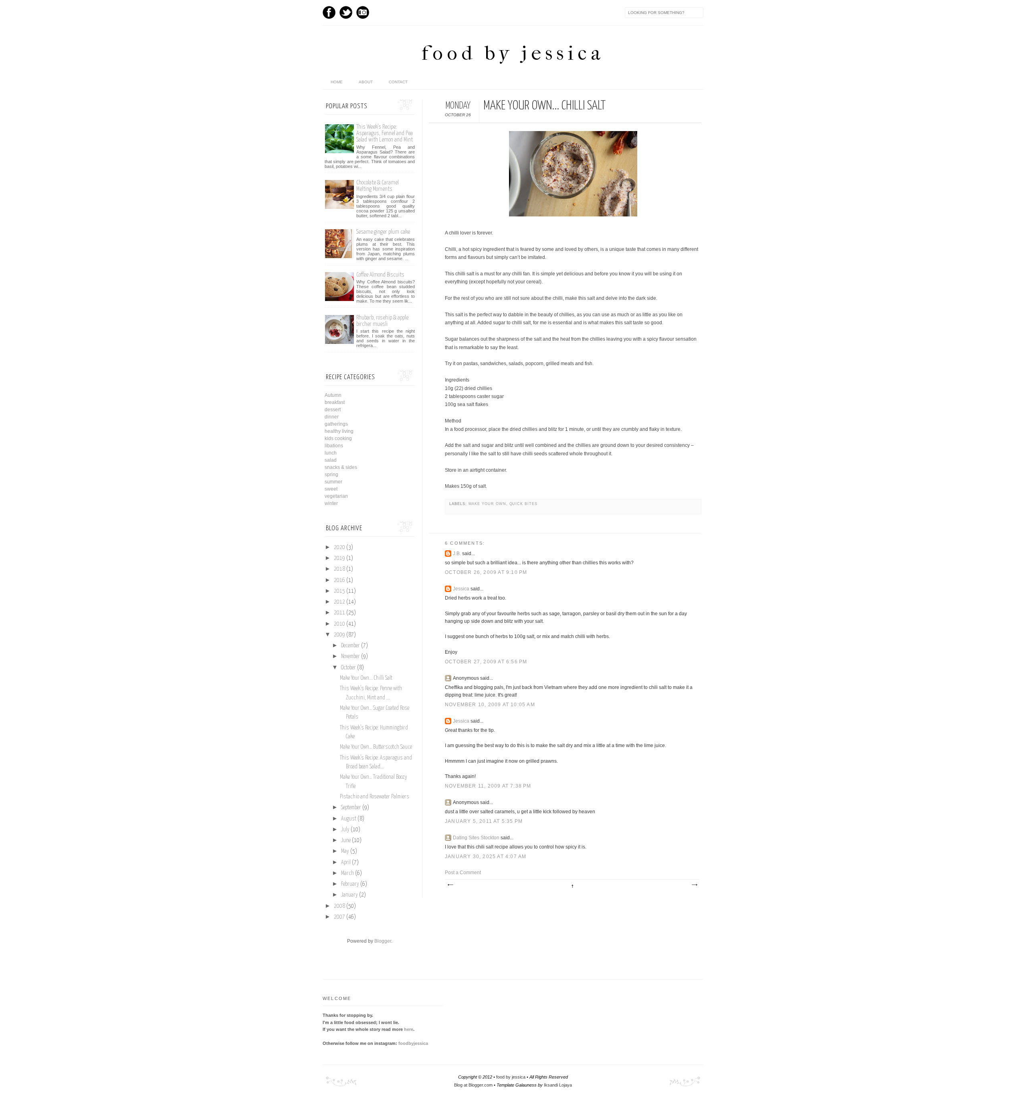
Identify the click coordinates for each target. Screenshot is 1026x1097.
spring (331, 474)
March (347, 873)
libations (334, 445)
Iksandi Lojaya (558, 1085)
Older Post (694, 885)
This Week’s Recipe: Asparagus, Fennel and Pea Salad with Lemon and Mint (384, 133)
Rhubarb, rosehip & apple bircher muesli (382, 321)
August (348, 819)
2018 (339, 569)
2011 (339, 613)
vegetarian (336, 496)
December (350, 646)
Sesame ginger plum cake (383, 232)
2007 (339, 917)
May (345, 851)
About (366, 82)
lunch (331, 453)
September (351, 807)
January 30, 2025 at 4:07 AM (485, 856)
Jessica (461, 589)
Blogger (382, 941)
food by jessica (513, 53)
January (349, 895)
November (350, 656)
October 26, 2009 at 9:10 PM (486, 572)
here (408, 1029)
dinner (332, 417)
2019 (339, 558)
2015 (339, 591)
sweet (331, 489)
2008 (339, 906)
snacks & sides (341, 467)
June (346, 840)
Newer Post (450, 885)
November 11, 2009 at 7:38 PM (488, 786)
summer (333, 482)
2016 (339, 580)
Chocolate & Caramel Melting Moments (377, 186)
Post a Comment (463, 872)
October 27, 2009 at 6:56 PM (486, 662)
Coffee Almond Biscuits (380, 275)
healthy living (339, 431)
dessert (333, 409)
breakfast (335, 402)
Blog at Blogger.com (473, 1085)
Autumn (333, 395)
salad (331, 460)
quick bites (523, 504)
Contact (398, 82)
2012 (339, 602)
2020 (339, 547)
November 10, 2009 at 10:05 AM (490, 704)
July (345, 829)
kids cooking (338, 438)
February (350, 884)
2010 (339, 624)
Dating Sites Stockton (476, 837)
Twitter (345, 12)
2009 (339, 635)
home (337, 82)
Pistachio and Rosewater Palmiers (374, 797)
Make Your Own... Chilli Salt (366, 678)
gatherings (336, 424)
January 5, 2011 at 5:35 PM (484, 821)
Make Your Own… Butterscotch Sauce (376, 747)
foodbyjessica (413, 1043)
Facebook (329, 12)
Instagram (362, 12)
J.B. (457, 553)
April (346, 862)
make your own (487, 504)
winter (331, 503)
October (348, 668)
